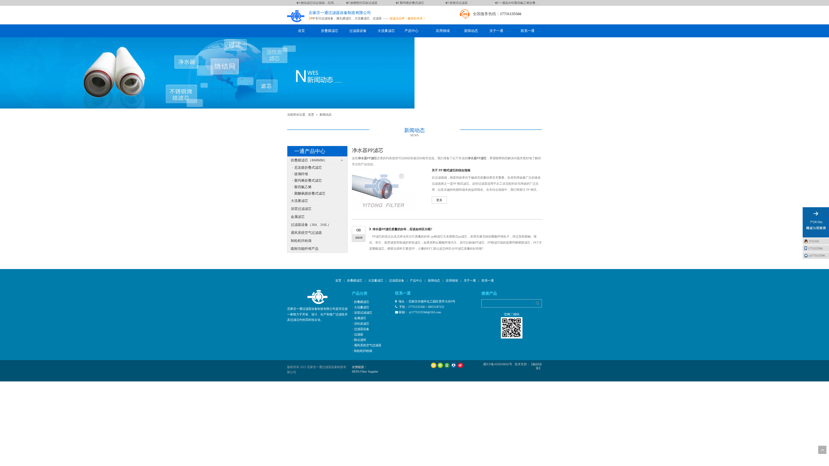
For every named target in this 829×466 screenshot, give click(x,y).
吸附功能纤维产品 (304, 248)
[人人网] (453, 365)
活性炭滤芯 (361, 323)
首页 (338, 280)
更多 (439, 200)
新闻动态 (434, 280)
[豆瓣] (447, 365)
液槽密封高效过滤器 (359, 3)
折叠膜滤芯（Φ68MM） (309, 160)
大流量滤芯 (362, 18)
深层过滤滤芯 (301, 209)
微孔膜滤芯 (343, 18)
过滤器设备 (396, 280)
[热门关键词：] (538, 303)
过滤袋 (358, 334)
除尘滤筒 (360, 340)
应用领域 (452, 280)
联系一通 (488, 280)
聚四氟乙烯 (303, 187)
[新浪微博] (460, 365)
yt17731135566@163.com (819, 255)
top (822, 450)
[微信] (440, 365)
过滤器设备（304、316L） (311, 225)
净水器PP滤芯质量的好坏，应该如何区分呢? (402, 229)
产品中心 (416, 280)
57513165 (814, 241)
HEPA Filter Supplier (365, 371)
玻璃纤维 (301, 174)
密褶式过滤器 (453, 3)
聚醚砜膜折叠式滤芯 (309, 193)
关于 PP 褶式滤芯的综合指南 (451, 170)
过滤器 (377, 18)
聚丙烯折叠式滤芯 (406, 3)
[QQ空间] (433, 365)
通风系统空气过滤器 (306, 233)
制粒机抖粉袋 (301, 240)
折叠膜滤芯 (354, 280)
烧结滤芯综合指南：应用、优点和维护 (315, 3)
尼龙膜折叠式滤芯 (308, 167)
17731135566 (815, 248)
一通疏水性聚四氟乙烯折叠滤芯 (514, 3)
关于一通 (470, 280)
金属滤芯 (298, 217)
